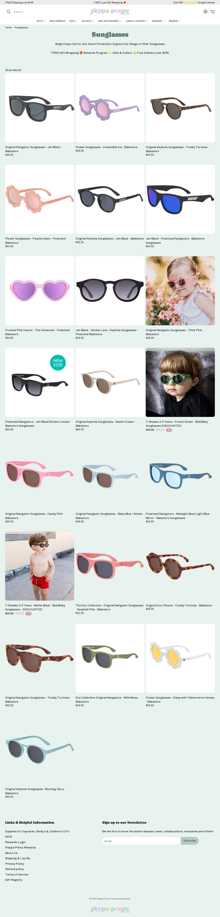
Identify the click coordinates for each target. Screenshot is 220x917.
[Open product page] (39, 107)
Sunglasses (21, 27)
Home (8, 27)
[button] (39, 11)
